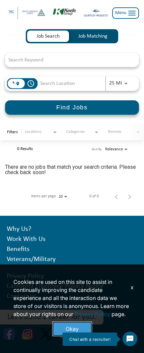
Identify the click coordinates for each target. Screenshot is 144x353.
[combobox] (68, 60)
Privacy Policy (92, 314)
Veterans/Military (31, 259)
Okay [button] (72, 328)
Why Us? (19, 229)
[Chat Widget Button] (130, 339)
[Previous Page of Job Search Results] (116, 196)
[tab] (48, 36)
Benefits (18, 249)
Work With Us (26, 239)
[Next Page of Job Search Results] (129, 196)
